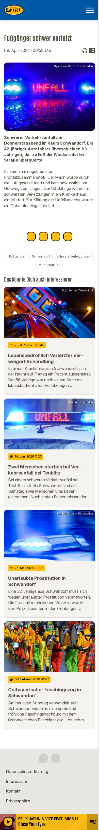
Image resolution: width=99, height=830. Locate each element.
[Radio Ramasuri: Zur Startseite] (43, 10)
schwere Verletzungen (73, 256)
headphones (85, 50)
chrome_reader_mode (92, 50)
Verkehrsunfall (49, 265)
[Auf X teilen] (43, 236)
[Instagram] (56, 759)
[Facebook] (43, 759)
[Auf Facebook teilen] (31, 236)
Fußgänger (17, 256)
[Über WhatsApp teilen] (56, 236)
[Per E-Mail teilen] (68, 236)
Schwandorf (41, 256)
